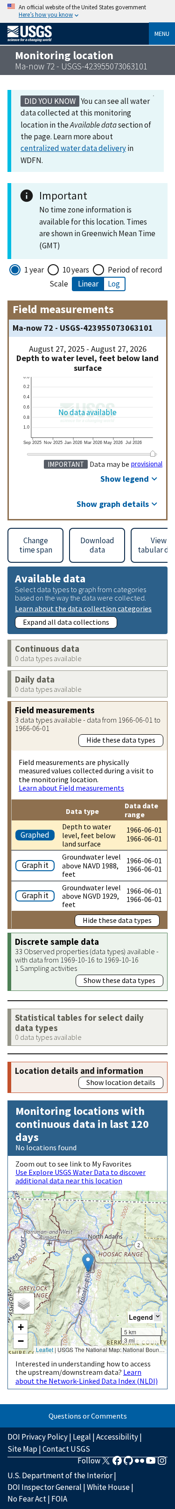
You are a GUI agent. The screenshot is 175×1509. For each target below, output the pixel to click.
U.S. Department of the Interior (59, 1475)
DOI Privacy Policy (37, 1437)
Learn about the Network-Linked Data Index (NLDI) (86, 1376)
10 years (76, 270)
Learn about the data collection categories (83, 608)
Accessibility (117, 1437)
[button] (88, 1262)
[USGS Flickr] (139, 1463)
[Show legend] (157, 1316)
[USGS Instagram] (162, 1463)
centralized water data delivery (73, 148)
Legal (82, 1437)
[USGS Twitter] (106, 1463)
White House (108, 1487)
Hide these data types (120, 739)
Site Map (22, 1449)
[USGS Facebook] (117, 1463)
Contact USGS (66, 1449)
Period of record (135, 270)
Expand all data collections (66, 622)
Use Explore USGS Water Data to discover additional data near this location (80, 1176)
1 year (34, 270)
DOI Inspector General (44, 1487)
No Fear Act (26, 1499)
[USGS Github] (128, 1463)
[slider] (152, 454)
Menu (161, 33)
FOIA (59, 1499)
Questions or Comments (88, 1415)
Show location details (120, 1082)
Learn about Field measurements (71, 787)
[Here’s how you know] (87, 11)
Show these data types (119, 980)
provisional (146, 464)
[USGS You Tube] (150, 1463)
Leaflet (44, 1349)
